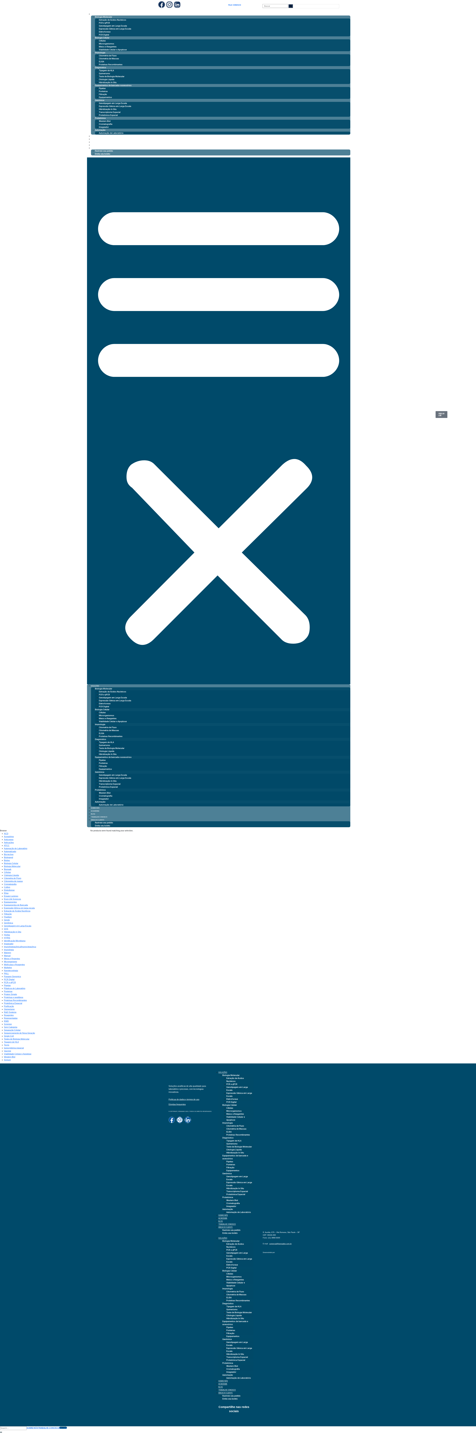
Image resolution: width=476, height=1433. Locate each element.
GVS (6, 929)
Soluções (95, 14)
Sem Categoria (10, 1027)
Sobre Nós (95, 136)
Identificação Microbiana (14, 941)
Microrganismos (106, 44)
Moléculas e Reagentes (14, 965)
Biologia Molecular (103, 17)
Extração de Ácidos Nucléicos (17, 911)
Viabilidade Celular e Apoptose (113, 50)
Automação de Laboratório (111, 133)
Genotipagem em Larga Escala (113, 26)
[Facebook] (161, 4)
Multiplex (8, 968)
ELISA (101, 61)
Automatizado (10, 851)
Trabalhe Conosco (99, 145)
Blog (93, 142)
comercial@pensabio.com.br (280, 1244)
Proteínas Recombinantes (110, 64)
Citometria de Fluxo (108, 55)
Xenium (7, 1060)
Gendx (7, 920)
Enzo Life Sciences (12, 899)
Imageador (104, 127)
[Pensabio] (15, 823)
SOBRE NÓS (32, 1428)
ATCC (6, 845)
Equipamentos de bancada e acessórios (113, 85)
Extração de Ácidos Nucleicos (112, 20)
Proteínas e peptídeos (13, 997)
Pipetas (102, 88)
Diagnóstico (100, 67)
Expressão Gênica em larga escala (19, 908)
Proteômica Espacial (108, 115)
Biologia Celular (102, 38)
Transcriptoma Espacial (109, 112)
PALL (6, 973)
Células (102, 41)
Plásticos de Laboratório (14, 988)
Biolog (7, 860)
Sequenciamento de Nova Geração (19, 1033)
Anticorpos (8, 840)
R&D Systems (10, 1012)
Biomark (7, 869)
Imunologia (100, 52)
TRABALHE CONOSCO (48, 1428)
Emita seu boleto (102, 154)
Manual (7, 956)
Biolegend (8, 857)
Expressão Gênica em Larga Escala (115, 29)
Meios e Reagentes (108, 47)
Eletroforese (104, 32)
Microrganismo (10, 962)
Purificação (9, 1006)
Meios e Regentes (12, 959)
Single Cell (9, 1036)
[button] (218, 420)
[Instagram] (169, 4)
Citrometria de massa (13, 881)
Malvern (7, 953)
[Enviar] (1, 1432)
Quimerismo (104, 73)
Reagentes (9, 1015)
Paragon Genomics (12, 976)
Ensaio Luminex (11, 896)
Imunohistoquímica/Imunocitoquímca (20, 947)
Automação (100, 130)
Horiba (7, 935)
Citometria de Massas (109, 58)
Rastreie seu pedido (104, 151)
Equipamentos (105, 97)
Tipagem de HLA (106, 70)
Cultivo (7, 887)
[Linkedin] (177, 4)
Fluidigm (8, 917)
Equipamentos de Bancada (16, 905)
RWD (6, 1021)
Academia (95, 139)
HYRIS (7, 938)
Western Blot (105, 121)
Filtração (103, 94)
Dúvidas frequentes (177, 1104)
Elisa (6, 893)
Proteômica (100, 118)
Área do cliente (97, 148)
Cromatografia (105, 124)
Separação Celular (12, 1030)
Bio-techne (9, 854)
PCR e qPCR (104, 23)
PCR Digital (104, 35)
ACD (6, 834)
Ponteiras (103, 91)
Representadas (10, 1018)
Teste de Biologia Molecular (111, 76)
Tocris (6, 1045)
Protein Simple (10, 994)
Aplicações (9, 842)
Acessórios (9, 837)
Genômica (99, 100)
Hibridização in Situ (12, 932)
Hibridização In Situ (108, 82)
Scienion (8, 1024)
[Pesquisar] (290, 6)
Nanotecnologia (11, 971)
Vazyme (7, 1051)
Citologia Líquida (106, 79)
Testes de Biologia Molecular (16, 1039)
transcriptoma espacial (14, 1048)
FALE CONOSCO (234, 5)
